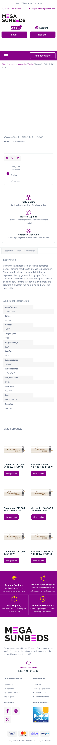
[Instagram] (16, 711)
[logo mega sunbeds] (14, 18)
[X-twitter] (7, 719)
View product (11, 473)
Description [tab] (8, 251)
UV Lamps (12, 64)
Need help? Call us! (28, 667)
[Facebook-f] (7, 711)
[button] (6, 56)
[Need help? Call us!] (28, 663)
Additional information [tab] (26, 251)
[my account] (37, 28)
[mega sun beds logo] (26, 634)
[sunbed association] (43, 714)
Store (4, 64)
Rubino (31, 64)
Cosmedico (22, 64)
